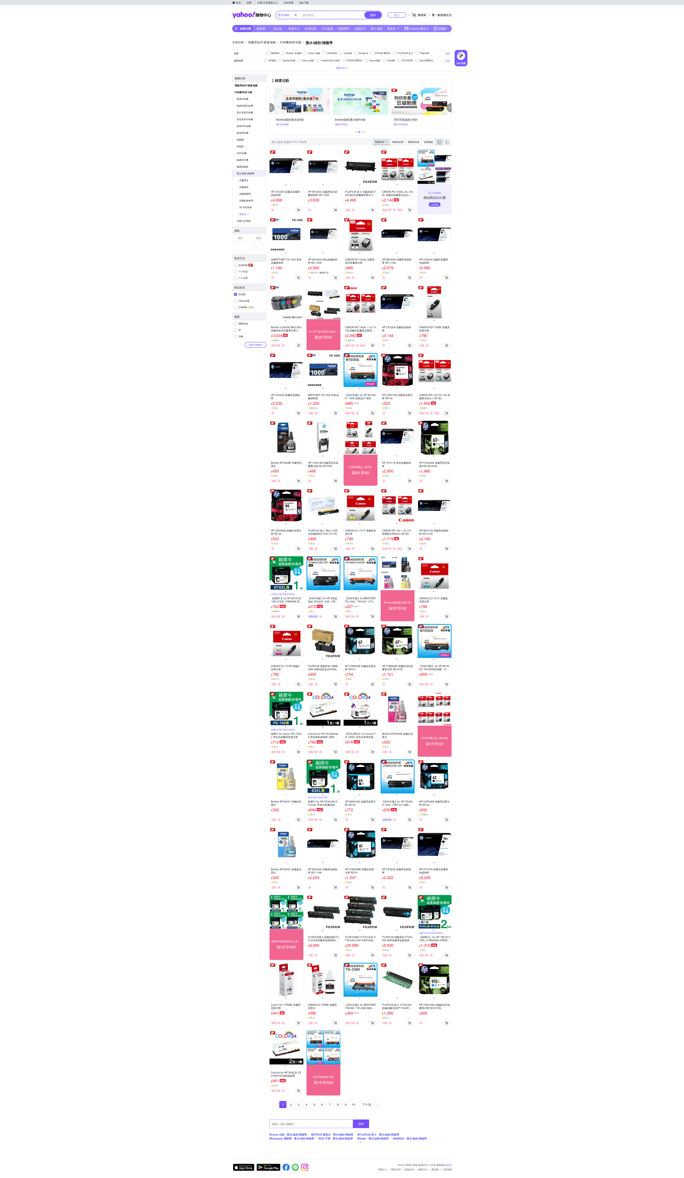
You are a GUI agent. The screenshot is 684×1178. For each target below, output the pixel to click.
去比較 (434, 204)
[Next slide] (301, 166)
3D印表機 (242, 153)
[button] (272, 107)
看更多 (391, 28)
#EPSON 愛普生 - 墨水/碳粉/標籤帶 (332, 1134)
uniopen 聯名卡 (419, 28)
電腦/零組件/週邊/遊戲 (246, 85)
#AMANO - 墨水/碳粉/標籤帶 (410, 1138)
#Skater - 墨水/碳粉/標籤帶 (373, 1138)
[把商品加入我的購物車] (298, 210)
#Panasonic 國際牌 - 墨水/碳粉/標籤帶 (291, 1138)
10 (353, 1104)
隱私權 (434, 1169)
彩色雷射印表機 (245, 119)
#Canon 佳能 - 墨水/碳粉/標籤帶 (288, 1134)
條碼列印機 (242, 160)
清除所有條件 (256, 344)
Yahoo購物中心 (251, 15)
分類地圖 (447, 1169)
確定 (258, 247)
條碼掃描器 (242, 166)
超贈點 (442, 28)
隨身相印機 (242, 132)
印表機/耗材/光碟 (243, 92)
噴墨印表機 (242, 99)
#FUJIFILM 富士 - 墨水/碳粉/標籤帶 (378, 1134)
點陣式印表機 (244, 126)
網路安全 (422, 1169)
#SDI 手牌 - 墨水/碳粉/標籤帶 (335, 1138)
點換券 (261, 28)
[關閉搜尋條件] (295, 15)
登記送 (277, 28)
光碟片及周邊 (244, 221)
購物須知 (409, 1169)
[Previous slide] (272, 166)
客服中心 (382, 1169)
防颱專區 (343, 28)
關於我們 (396, 1169)
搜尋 (361, 1124)
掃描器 (240, 146)
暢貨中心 (294, 28)
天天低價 (327, 28)
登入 (397, 15)
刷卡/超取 (377, 28)
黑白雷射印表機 (245, 112)
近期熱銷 (428, 142)
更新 (448, 1165)
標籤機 (240, 139)
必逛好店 (360, 28)
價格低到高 (398, 142)
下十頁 (366, 1104)
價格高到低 (413, 142)
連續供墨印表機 (245, 105)
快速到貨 (310, 28)
